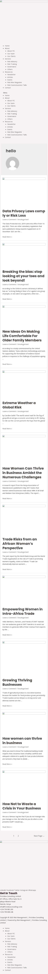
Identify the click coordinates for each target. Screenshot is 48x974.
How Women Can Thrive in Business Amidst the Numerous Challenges (23, 473)
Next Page (39, 836)
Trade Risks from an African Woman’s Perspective (19, 543)
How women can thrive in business (22, 740)
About (7, 48)
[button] (24, 92)
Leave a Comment (9, 219)
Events (9, 80)
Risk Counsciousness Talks (17, 85)
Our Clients (11, 56)
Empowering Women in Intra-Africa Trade (22, 611)
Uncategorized (22, 219)
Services (8, 59)
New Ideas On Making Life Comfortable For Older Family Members (22, 336)
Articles (10, 77)
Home (7, 46)
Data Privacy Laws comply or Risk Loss (23, 213)
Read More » (7, 237)
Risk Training (12, 64)
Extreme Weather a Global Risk (19, 405)
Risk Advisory (12, 61)
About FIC (11, 51)
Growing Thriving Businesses (17, 682)
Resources (9, 72)
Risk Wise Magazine (14, 82)
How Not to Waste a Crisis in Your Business (21, 806)
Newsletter (11, 74)
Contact (8, 87)
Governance (11, 66)
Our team (11, 53)
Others (10, 69)
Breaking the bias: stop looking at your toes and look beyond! (23, 276)
